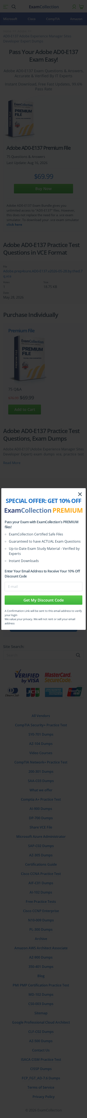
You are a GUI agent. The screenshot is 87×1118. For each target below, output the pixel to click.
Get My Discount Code (43, 600)
